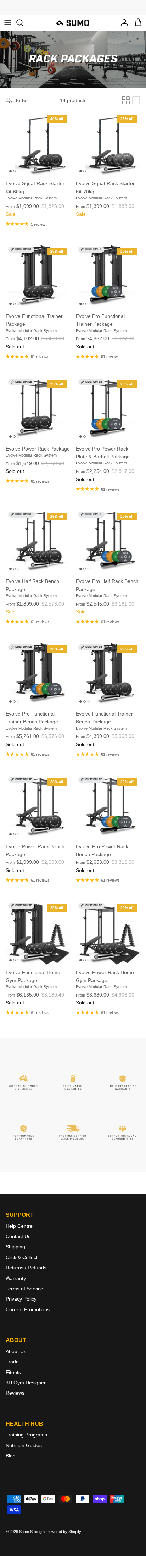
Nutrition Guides (24, 1445)
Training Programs (26, 1435)
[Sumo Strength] (73, 22)
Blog (11, 1455)
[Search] (23, 23)
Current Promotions (28, 1309)
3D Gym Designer (26, 1382)
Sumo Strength (32, 1531)
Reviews (15, 1393)
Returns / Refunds (26, 1267)
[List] (136, 100)
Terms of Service (24, 1288)
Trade (12, 1361)
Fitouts (13, 1372)
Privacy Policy (21, 1299)
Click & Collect (22, 1257)
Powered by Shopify (64, 1531)
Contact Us (18, 1236)
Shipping (15, 1246)
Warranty (16, 1278)
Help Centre (19, 1226)
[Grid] (126, 100)
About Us (16, 1351)
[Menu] (8, 23)
